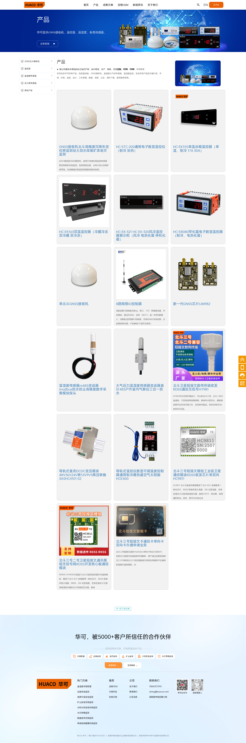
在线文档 (113, 697)
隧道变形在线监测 (85, 718)
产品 (95, 5)
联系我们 (133, 691)
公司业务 (133, 697)
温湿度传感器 (30, 75)
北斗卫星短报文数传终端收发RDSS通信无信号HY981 (195, 387)
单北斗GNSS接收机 (73, 303)
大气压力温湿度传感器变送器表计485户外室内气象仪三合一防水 (140, 389)
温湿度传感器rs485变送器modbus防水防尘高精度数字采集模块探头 (82, 389)
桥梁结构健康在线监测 (87, 723)
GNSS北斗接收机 (32, 61)
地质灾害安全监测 (85, 697)
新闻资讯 (138, 5)
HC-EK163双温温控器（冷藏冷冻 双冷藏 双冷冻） (83, 233)
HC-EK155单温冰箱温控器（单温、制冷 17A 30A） (196, 148)
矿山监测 (129, 656)
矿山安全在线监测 (85, 702)
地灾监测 (113, 656)
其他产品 (28, 90)
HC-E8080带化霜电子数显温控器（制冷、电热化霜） (198, 233)
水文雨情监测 (167, 656)
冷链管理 (81, 656)
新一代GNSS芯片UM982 (191, 303)
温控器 (27, 68)
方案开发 (113, 691)
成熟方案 (108, 5)
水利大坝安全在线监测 (87, 707)
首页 (86, 5)
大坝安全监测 (147, 656)
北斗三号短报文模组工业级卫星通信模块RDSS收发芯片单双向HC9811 (197, 475)
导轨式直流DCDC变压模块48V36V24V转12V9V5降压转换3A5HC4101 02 (82, 475)
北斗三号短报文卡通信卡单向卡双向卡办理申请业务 (140, 543)
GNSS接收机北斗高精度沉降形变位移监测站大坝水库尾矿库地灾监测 (84, 150)
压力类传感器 (30, 83)
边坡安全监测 (83, 691)
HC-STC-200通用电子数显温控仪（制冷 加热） (140, 148)
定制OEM (123, 5)
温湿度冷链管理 (84, 686)
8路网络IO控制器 (129, 303)
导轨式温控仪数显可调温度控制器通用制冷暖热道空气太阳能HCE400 (140, 475)
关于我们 (153, 5)
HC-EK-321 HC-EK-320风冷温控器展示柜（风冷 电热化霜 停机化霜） (141, 235)
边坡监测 (97, 656)
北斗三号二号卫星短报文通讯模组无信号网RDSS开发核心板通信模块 (84, 564)
